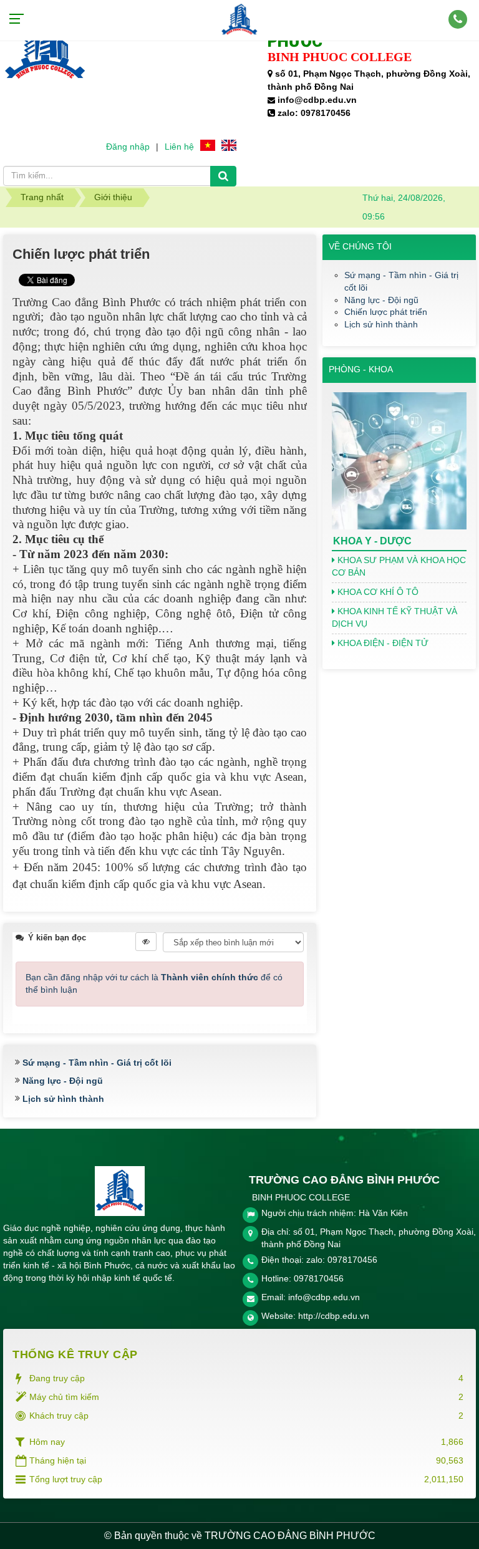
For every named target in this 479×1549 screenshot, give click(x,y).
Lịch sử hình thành (63, 1099)
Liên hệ (179, 147)
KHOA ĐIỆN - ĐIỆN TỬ (381, 643)
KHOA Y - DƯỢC (372, 541)
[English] (228, 145)
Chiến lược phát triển (385, 312)
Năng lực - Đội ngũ (62, 1081)
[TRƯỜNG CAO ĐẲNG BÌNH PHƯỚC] (239, 19)
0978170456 (319, 1278)
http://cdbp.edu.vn (333, 1316)
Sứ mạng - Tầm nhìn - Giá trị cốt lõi (97, 1063)
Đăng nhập (128, 147)
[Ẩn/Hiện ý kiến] (146, 941)
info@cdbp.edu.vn (324, 1297)
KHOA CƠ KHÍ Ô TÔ (377, 592)
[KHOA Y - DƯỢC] (399, 460)
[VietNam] (207, 145)
